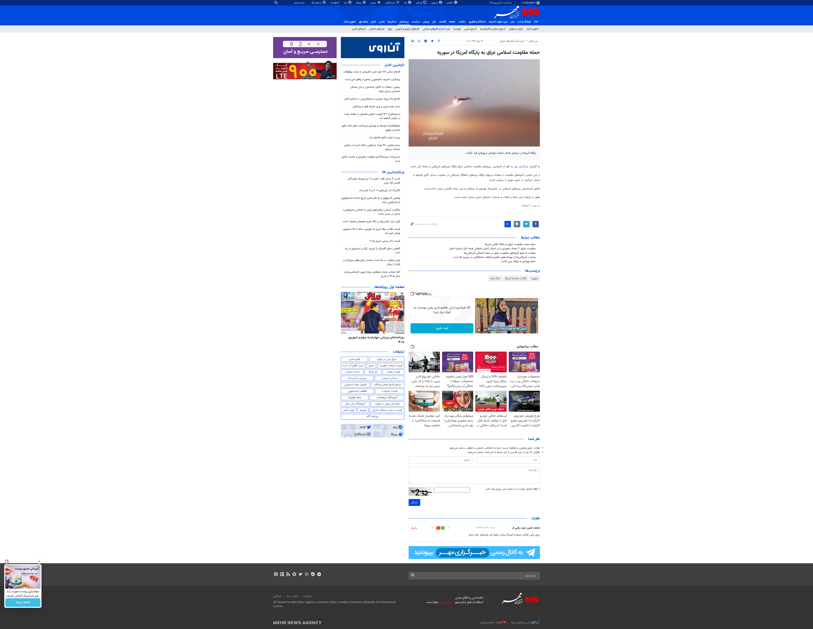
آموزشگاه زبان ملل (355, 404)
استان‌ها (392, 22)
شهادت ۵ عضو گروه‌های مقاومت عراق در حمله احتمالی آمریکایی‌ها (500, 253)
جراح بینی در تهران (387, 359)
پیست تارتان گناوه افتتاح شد (384, 138)
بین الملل (533, 41)
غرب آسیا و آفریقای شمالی (436, 29)
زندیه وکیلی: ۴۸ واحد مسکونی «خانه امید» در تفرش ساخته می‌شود (372, 147)
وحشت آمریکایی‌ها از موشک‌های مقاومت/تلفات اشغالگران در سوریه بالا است (494, 257)
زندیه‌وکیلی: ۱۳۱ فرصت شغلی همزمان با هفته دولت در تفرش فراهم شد (372, 116)
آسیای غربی (470, 29)
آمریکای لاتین (358, 29)
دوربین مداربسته (357, 378)
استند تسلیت (352, 372)
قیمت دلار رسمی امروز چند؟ (385, 241)
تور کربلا (373, 372)
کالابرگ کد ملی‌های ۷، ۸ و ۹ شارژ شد (379, 190)
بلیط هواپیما (354, 397)
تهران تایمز (348, 410)
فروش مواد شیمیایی (355, 384)
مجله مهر (363, 22)
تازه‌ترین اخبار (394, 65)
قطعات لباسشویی (357, 391)
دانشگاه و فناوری (477, 22)
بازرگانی (277, 596)
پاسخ (414, 528)
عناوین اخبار (532, 29)
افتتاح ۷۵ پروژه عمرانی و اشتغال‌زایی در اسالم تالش (372, 99)
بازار (434, 22)
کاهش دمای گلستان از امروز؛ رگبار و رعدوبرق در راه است (372, 251)
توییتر (374, 3)
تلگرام (450, 3)
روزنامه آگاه (372, 416)
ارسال (414, 502)
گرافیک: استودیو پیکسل (491, 622)
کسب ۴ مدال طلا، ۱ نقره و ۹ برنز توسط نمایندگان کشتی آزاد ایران (374, 181)
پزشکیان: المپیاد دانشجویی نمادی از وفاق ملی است (372, 79)
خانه (536, 22)
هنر (512, 22)
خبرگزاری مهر (521, 166)
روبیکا (359, 3)
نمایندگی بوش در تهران (387, 404)
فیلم (373, 22)
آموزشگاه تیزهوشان (387, 397)
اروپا (390, 29)
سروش (434, 3)
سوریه (534, 278)
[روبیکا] (294, 575)
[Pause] (479, 330)
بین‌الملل (404, 22)
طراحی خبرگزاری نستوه (521, 622)
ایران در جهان (516, 29)
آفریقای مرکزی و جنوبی (407, 29)
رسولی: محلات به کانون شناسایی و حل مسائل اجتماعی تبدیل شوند (375, 89)
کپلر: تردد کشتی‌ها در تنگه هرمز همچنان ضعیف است (371, 221)
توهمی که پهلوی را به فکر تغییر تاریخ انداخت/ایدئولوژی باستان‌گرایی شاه (371, 200)
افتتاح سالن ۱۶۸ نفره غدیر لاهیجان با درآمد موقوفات (371, 72)
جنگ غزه (495, 278)
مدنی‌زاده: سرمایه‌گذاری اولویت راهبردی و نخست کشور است (371, 159)
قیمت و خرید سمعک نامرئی (387, 410)
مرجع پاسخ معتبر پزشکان (387, 384)
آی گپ (419, 3)
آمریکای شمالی (376, 29)
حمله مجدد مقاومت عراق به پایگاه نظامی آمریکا (510, 244)
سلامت (462, 22)
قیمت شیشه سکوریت (390, 365)
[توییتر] (300, 575)
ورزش (426, 22)
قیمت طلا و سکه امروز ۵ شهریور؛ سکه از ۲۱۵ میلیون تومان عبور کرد (371, 231)
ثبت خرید (442, 328)
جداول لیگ (316, 3)
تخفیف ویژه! (23, 602)
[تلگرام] (319, 575)
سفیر (371, 365)
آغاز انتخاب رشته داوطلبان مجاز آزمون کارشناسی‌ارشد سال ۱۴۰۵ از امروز (372, 274)
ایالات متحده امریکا (515, 278)
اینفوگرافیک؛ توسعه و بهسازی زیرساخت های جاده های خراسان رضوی (371, 128)
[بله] (312, 575)
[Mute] (485, 330)
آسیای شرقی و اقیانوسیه (492, 29)
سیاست (416, 22)
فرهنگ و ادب (524, 22)
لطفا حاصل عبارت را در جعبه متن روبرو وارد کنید (512, 489)
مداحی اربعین (389, 378)
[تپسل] (412, 294)
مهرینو (363, 410)
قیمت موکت (393, 372)
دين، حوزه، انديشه (498, 22)
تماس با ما (292, 596)
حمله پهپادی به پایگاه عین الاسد (518, 261)
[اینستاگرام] (306, 575)
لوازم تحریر (354, 359)
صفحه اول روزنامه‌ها (389, 287)
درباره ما (307, 596)
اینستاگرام (390, 3)
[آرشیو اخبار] (282, 575)
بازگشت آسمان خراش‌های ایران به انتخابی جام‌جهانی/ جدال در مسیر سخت (371, 212)
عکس (382, 22)
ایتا (346, 3)
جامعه (452, 22)
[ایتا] (275, 575)
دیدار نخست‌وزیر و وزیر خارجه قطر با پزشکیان (376, 106)
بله (406, 3)
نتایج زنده (335, 2)
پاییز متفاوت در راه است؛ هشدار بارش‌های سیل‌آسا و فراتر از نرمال (371, 262)
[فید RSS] (288, 575)
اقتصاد (442, 22)
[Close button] (39, 561)
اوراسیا (457, 29)
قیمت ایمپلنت (389, 391)
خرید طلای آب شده (353, 365)
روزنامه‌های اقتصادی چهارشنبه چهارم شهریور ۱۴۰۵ (374, 340)
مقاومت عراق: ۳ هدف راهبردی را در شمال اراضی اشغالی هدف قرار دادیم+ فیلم (492, 249)
